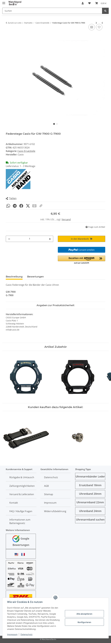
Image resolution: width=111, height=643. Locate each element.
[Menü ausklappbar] (3, 2)
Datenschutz (27, 634)
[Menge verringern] (9, 239)
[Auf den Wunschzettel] (99, 27)
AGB (46, 485)
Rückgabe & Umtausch (21, 477)
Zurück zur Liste (14, 22)
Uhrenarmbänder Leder (90, 476)
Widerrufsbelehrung (55, 511)
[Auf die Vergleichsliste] (91, 27)
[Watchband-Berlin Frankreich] (23, 554)
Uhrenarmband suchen (90, 519)
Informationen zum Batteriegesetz (19, 521)
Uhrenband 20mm (90, 493)
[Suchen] (105, 11)
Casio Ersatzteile (26, 151)
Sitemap (48, 494)
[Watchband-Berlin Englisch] (17, 554)
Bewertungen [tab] (35, 276)
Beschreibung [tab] (14, 276)
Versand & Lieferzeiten (21, 494)
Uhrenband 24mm (90, 511)
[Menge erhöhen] (50, 239)
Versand (66, 219)
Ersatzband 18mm (90, 485)
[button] (82, 3)
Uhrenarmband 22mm (90, 502)
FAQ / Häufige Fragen (20, 511)
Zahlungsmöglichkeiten (22, 485)
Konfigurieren (84, 622)
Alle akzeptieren (84, 614)
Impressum (12, 634)
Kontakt (13, 502)
